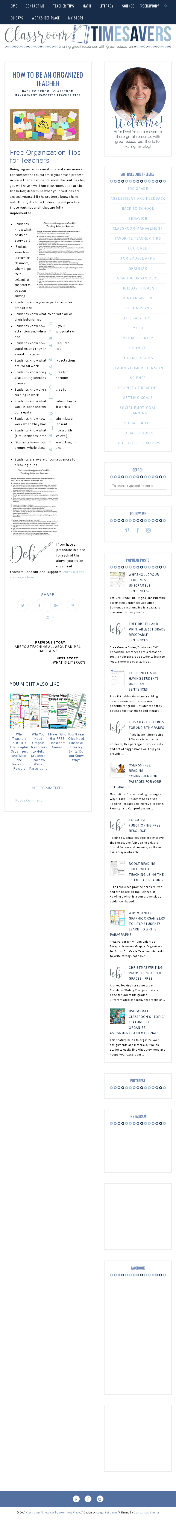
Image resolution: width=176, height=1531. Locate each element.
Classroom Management (138, 228)
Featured (138, 248)
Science (138, 377)
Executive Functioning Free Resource (145, 825)
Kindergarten (138, 298)
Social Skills (138, 423)
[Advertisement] (47, 851)
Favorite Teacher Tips (60, 95)
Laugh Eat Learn (106, 1512)
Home (13, 6)
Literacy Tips (138, 318)
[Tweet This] (23, 605)
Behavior (137, 218)
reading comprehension (138, 368)
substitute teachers (138, 443)
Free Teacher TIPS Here (51, 386)
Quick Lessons (138, 358)
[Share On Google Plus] (56, 605)
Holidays (16, 18)
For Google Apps (138, 258)
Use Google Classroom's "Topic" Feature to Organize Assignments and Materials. (137, 1022)
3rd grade (137, 188)
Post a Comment (28, 800)
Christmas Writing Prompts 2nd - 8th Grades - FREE (146, 972)
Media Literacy (138, 338)
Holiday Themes (138, 288)
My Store (75, 18)
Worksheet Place (46, 18)
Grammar (138, 268)
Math (87, 6)
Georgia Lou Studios (146, 1512)
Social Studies (138, 433)
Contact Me (35, 6)
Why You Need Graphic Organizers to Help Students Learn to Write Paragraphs (137, 924)
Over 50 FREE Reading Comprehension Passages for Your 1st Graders (135, 776)
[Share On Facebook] (39, 605)
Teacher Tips (63, 6)
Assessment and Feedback (138, 198)
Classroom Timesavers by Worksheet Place (53, 1512)
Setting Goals (138, 397)
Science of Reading (138, 387)
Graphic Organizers (138, 278)
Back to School (37, 91)
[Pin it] (73, 605)
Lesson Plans (138, 308)
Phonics (138, 347)
